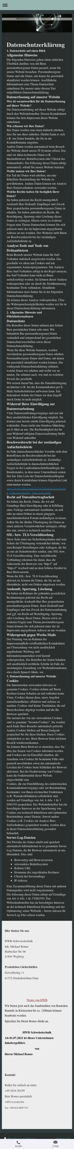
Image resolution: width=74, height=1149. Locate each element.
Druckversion (16, 1139)
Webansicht (63, 1139)
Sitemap (31, 1139)
